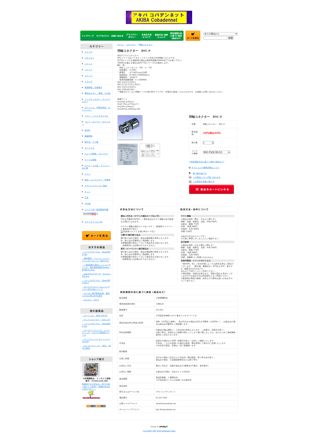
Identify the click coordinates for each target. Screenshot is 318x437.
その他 (87, 203)
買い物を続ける (200, 173)
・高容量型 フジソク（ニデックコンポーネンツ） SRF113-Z (96, 259)
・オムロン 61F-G (90, 300)
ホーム (120, 45)
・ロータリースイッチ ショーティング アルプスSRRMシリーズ (96, 332)
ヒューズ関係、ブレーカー (96, 154)
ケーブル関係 (90, 160)
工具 (86, 197)
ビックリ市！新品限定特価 (96, 209)
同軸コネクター (146, 45)
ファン (87, 174)
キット (87, 192)
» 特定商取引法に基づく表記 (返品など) (206, 162)
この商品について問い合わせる (206, 177)
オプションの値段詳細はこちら (205, 167)
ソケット (88, 70)
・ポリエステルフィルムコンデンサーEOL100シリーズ (96, 288)
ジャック (88, 64)
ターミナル (89, 148)
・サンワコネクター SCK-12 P (96, 320)
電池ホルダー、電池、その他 (97, 93)
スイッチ (88, 52)
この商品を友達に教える (203, 181)
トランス (88, 81)
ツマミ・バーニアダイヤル (96, 116)
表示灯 (87, 130)
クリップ (88, 76)
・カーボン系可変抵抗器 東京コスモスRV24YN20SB (96, 294)
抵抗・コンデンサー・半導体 (97, 180)
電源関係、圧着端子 (93, 87)
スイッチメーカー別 (93, 222)
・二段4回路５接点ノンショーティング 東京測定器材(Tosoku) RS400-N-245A (96, 267)
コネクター (89, 58)
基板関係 (88, 136)
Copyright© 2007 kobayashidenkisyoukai (159, 431)
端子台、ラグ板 (91, 142)
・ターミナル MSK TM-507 (94, 315)
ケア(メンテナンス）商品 (95, 186)
